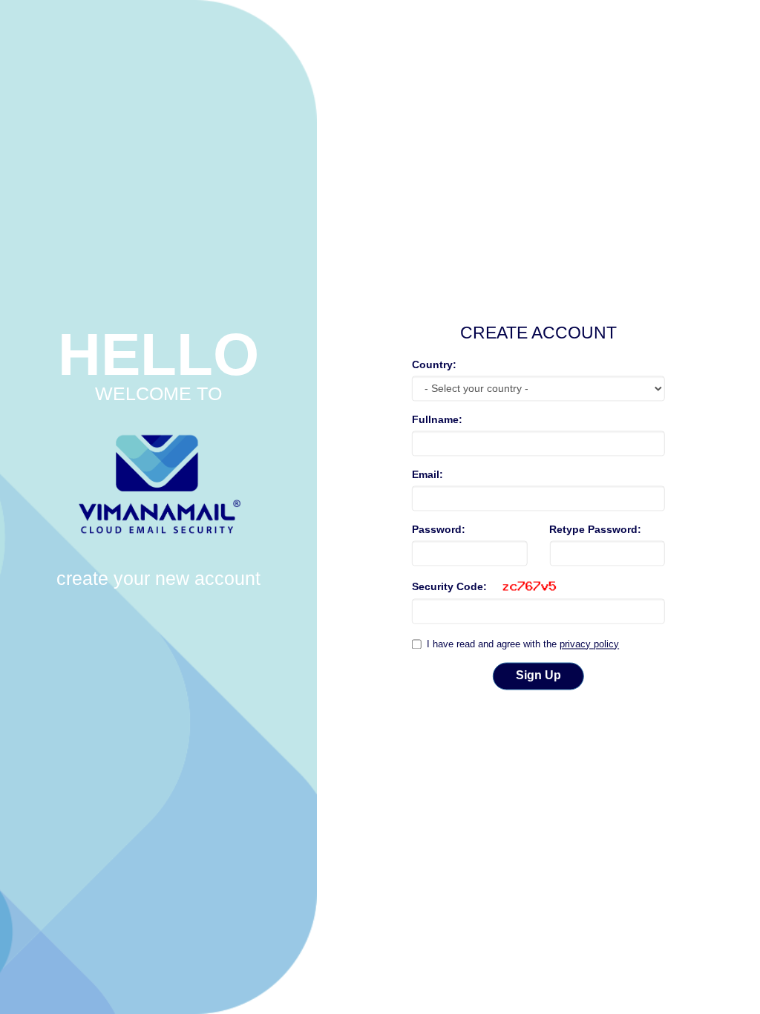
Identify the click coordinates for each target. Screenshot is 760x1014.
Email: (427, 475)
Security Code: (449, 587)
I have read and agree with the (523, 644)
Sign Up (538, 676)
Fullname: (437, 420)
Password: (438, 530)
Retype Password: (595, 530)
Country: (434, 365)
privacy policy (589, 644)
